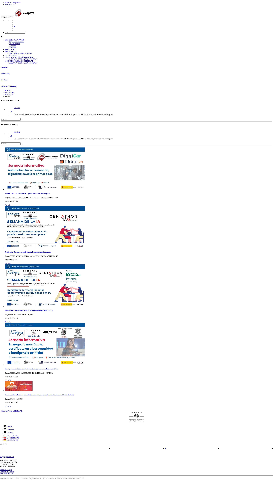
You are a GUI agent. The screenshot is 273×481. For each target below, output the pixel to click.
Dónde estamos (14, 44)
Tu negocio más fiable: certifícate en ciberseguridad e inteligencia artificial (31, 369)
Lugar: (7, 198)
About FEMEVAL (12, 438)
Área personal (10, 4)
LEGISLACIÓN (11, 51)
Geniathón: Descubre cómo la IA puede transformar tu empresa (28, 252)
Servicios (9, 427)
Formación (10, 430)
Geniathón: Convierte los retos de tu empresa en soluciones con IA (29, 310)
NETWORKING (11, 55)
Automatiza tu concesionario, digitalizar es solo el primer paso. (27, 193)
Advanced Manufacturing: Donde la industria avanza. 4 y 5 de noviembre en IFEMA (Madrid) (39, 395)
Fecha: (7, 201)
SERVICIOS (9, 49)
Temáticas (9, 433)
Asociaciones (9, 92)
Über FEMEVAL (12, 440)
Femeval (8, 90)
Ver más (8, 205)
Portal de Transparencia (13, 3)
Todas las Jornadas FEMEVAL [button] (11, 411)
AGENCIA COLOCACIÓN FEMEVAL (19, 57)
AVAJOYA (9, 94)
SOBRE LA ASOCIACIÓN (15, 40)
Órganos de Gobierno (16, 42)
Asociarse (12, 46)
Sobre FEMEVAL (12, 436)
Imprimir (17, 108)
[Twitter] (11, 111)
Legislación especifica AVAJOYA (20, 53)
